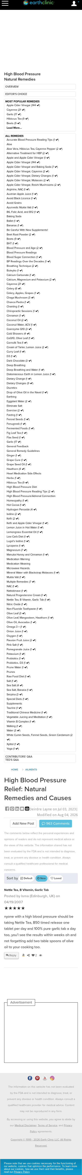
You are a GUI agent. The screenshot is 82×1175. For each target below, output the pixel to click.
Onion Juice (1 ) (17, 631)
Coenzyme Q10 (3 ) (19, 329)
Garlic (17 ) (14, 114)
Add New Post (23, 823)
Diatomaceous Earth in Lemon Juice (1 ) (31, 374)
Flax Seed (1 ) (16, 437)
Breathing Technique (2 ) (22, 266)
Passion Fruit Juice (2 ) (21, 640)
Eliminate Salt (14, 405)
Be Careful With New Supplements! (27, 230)
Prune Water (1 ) (17, 667)
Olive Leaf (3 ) (16, 613)
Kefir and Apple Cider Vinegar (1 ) (27, 523)
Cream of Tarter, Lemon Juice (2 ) (27, 347)
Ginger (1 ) (14, 455)
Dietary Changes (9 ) (20, 383)
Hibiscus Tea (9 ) (17, 118)
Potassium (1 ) (16, 654)
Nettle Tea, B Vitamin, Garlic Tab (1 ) (28, 599)
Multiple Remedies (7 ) (21, 581)
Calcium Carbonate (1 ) (21, 275)
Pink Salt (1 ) (15, 644)
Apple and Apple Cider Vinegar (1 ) (28, 157)
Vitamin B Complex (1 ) (21, 721)
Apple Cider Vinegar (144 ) (23, 105)
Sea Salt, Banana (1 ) (19, 690)
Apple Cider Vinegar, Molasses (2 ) (28, 180)
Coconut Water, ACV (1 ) (21, 324)
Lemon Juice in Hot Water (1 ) (25, 527)
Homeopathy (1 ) (17, 500)
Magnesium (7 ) (17, 550)
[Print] (27, 809)
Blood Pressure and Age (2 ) (25, 248)
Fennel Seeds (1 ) (18, 419)
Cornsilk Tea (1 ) (17, 342)
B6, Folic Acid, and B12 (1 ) (23, 212)
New (42, 878)
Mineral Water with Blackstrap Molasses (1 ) (33, 572)
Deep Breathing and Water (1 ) (25, 369)
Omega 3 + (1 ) (16, 626)
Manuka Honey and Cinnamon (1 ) (27, 554)
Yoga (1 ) (13, 748)
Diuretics (12, 387)
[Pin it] (12, 809)
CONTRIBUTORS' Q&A (18, 756)
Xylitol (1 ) (13, 744)
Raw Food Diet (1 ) (18, 676)
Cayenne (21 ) (16, 109)
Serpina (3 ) (15, 694)
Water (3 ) (13, 730)
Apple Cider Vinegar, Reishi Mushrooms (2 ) (33, 184)
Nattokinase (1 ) (17, 590)
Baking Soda (14, 216)
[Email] (22, 809)
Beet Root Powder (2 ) (21, 234)
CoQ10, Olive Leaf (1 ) (20, 338)
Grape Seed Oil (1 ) (19, 464)
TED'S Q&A (12, 759)
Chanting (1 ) (15, 306)
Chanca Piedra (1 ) (18, 302)
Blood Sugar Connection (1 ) (24, 257)
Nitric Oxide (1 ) (17, 604)
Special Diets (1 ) (17, 699)
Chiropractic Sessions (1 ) (23, 311)
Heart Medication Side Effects (24, 473)
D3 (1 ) (11, 356)
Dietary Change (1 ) (19, 378)
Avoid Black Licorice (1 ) (22, 198)
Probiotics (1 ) (16, 658)
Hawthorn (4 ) (16, 469)
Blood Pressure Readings (22, 252)
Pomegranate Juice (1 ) (21, 649)
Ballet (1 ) (13, 220)
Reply (12, 955)
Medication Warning (18, 559)
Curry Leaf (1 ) (16, 351)
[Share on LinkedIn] (17, 809)
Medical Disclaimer (25, 1125)
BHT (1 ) (12, 243)
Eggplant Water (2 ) (19, 401)
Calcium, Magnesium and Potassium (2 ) (31, 279)
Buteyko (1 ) (15, 270)
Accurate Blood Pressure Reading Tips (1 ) (33, 139)
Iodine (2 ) (14, 514)
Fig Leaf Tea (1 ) (17, 433)
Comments (57, 823)
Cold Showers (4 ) (18, 333)
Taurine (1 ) (14, 708)
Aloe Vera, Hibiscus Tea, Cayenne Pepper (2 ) (34, 148)
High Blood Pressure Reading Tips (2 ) (30, 491)
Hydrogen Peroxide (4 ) (22, 509)
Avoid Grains (14, 202)
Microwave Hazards (18, 568)
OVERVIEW (11, 86)
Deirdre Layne (40, 809)
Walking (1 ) (14, 726)
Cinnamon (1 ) (16, 315)
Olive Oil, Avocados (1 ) (21, 622)
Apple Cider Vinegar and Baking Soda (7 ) (32, 166)
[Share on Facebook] (7, 809)
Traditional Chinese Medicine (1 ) (27, 712)
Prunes (11, 672)
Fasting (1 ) (14, 415)
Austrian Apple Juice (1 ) (22, 194)
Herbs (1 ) (13, 478)
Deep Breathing (16, 365)
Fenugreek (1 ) (16, 423)
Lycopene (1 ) (15, 545)
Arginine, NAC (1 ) (18, 189)
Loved (57, 878)
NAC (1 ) (12, 586)
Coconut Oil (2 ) (17, 320)
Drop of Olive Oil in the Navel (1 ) (27, 392)
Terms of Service (47, 1125)
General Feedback (17, 446)
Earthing (11, 396)
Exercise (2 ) (15, 410)
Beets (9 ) (13, 123)
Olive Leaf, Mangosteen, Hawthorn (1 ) (30, 617)
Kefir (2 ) (13, 518)
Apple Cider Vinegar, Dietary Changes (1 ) (32, 175)
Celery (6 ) (14, 288)
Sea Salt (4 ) (15, 685)
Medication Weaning (18, 563)
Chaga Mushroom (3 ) (20, 297)
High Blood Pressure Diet (22, 487)
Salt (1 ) (12, 681)
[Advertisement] (41, 1034)
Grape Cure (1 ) (17, 460)
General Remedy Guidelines (23, 451)
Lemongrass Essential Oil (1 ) (25, 532)
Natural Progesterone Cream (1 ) (27, 595)
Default (27, 878)
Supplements (14, 703)
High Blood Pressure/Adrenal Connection (31, 496)
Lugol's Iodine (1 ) (18, 541)
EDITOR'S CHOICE (16, 94)
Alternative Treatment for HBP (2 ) (28, 153)
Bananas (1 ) (15, 225)
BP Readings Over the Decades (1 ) (29, 261)
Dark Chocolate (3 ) (19, 360)
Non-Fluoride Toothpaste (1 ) (24, 608)
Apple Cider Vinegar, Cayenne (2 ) (28, 171)
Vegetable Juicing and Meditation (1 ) (29, 717)
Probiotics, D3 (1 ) (18, 662)
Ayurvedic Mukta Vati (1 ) (22, 207)
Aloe (9, 144)
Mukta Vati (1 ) (16, 577)
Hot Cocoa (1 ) (16, 505)
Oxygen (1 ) (14, 636)
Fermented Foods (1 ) (20, 428)
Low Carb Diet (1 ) (18, 536)
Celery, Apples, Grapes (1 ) (23, 293)
